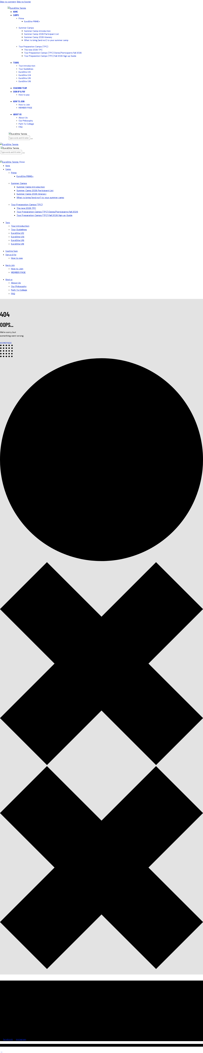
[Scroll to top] (1, 1051)
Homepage (6, 343)
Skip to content (8, 1)
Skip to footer (24, 1)
